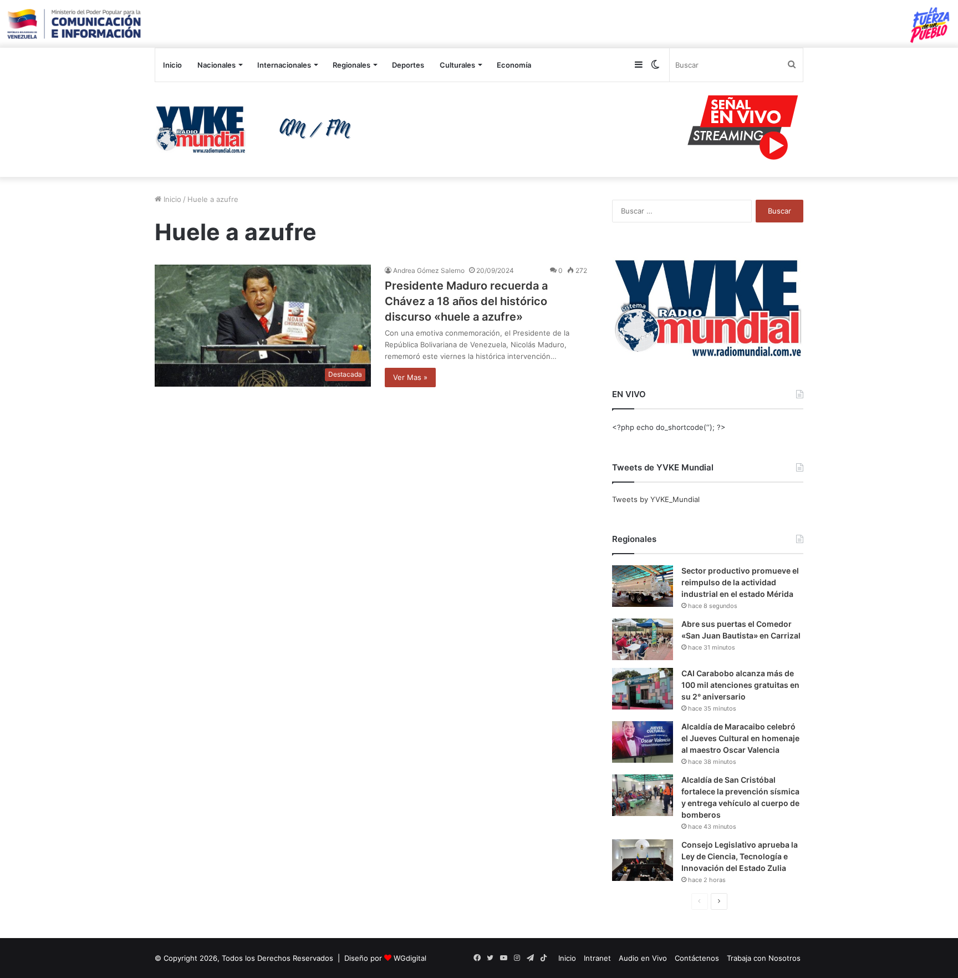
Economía (514, 64)
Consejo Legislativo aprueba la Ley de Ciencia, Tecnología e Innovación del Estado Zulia (739, 856)
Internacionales (284, 64)
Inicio (172, 64)
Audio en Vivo (643, 958)
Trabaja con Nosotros (764, 958)
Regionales (351, 64)
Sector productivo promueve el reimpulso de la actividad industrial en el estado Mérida (740, 582)
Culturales (457, 64)
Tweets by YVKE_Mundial (656, 499)
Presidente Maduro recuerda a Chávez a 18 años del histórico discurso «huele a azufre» (466, 301)
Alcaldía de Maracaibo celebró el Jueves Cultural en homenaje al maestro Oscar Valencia (740, 738)
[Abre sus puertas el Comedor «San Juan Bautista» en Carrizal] (642, 639)
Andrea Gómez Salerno (429, 270)
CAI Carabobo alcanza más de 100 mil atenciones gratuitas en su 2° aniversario (740, 684)
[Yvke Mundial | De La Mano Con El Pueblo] (257, 129)
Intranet (597, 958)
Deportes (408, 64)
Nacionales (216, 64)
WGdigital (410, 958)
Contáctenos (697, 958)
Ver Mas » (410, 377)
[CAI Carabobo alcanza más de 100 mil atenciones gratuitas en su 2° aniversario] (642, 689)
